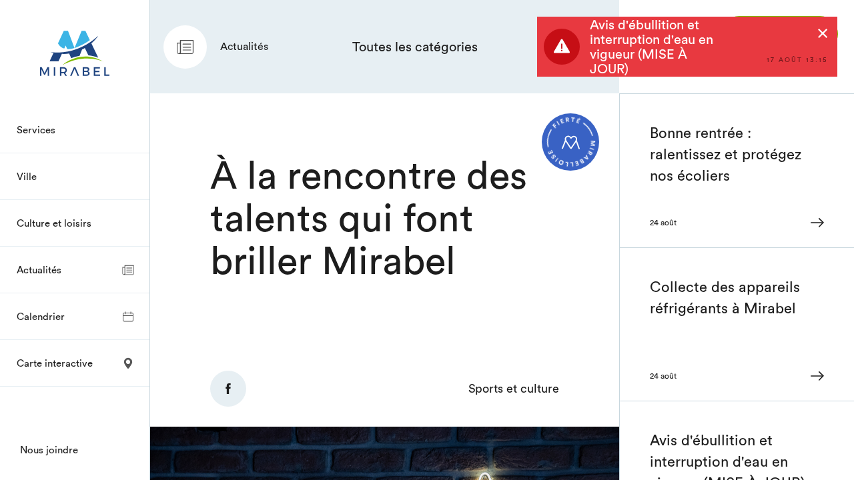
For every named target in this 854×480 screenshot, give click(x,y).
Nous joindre (49, 449)
